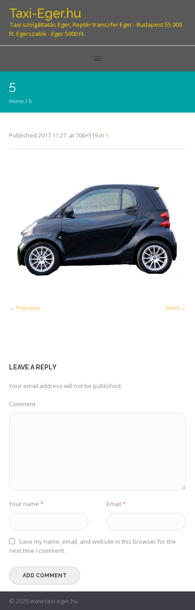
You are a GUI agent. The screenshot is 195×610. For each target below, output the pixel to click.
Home (16, 101)
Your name (26, 504)
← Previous (25, 308)
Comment (22, 404)
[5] (97, 228)
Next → (176, 308)
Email (116, 504)
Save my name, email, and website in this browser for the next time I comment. (92, 546)
